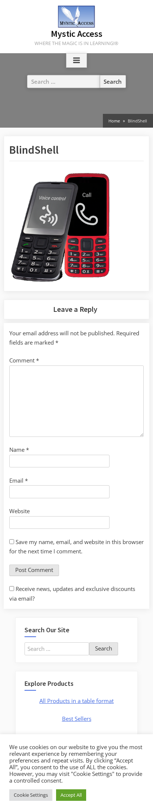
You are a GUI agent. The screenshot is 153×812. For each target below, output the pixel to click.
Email (18, 480)
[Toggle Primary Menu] (76, 60)
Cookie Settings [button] (31, 795)
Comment (24, 360)
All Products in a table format (76, 700)
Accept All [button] (71, 795)
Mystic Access (76, 33)
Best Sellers (76, 718)
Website (19, 511)
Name (19, 449)
